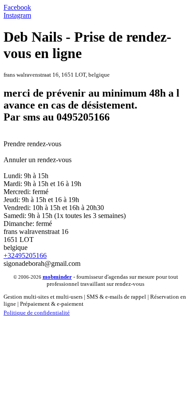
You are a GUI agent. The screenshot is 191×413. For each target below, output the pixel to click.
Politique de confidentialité (37, 312)
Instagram (17, 15)
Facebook (17, 7)
